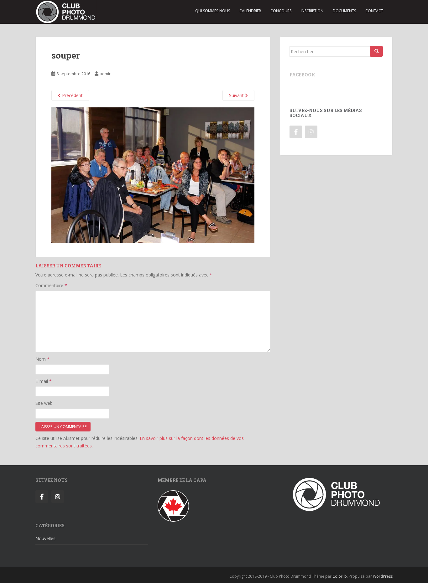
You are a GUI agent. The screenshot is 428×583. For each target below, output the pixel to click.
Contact (374, 10)
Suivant (237, 95)
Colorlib (339, 576)
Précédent (72, 95)
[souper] (152, 175)
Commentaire (51, 285)
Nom (42, 359)
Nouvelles (45, 538)
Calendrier (250, 10)
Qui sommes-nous (212, 10)
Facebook (302, 75)
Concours (280, 10)
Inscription (312, 10)
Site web (44, 403)
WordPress (383, 576)
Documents (344, 10)
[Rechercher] (376, 51)
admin (106, 73)
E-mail (43, 381)
